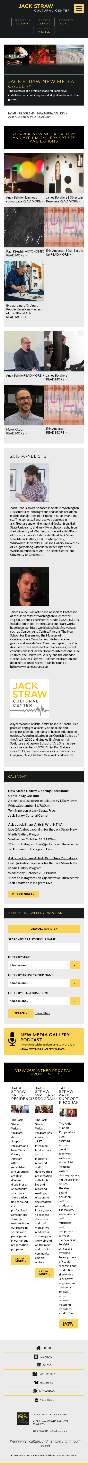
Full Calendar (22, 894)
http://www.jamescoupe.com (29, 666)
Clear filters (42, 1013)
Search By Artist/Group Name (31, 939)
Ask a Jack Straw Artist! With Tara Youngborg (43, 858)
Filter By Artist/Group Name (30, 975)
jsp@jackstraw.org (58, 1431)
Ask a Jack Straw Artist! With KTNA (35, 824)
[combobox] (44, 965)
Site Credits (71, 1455)
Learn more (19, 1260)
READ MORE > (33, 201)
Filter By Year (19, 957)
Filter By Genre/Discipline (28, 993)
